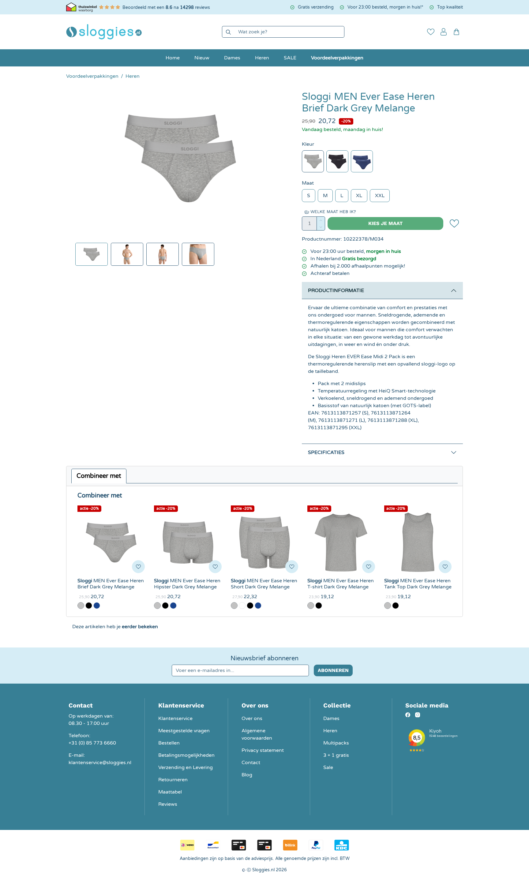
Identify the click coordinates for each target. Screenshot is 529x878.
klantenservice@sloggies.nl (100, 763)
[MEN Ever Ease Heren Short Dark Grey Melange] (264, 542)
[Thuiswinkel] (81, 7)
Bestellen (169, 743)
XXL (380, 196)
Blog (247, 775)
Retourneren (173, 780)
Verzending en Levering (185, 767)
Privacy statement (263, 750)
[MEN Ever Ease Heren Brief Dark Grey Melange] (111, 542)
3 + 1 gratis (336, 755)
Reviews (167, 804)
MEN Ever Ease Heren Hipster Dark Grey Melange (187, 584)
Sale (328, 767)
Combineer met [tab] (99, 476)
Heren (330, 731)
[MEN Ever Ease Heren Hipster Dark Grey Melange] (187, 542)
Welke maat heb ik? (332, 211)
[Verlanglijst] (430, 32)
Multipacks (336, 743)
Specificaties (326, 452)
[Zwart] (337, 161)
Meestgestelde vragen (184, 731)
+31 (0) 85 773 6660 (92, 743)
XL (359, 196)
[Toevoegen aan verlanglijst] (454, 223)
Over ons (252, 718)
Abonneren (333, 670)
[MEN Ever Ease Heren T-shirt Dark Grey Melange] (341, 542)
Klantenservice (175, 718)
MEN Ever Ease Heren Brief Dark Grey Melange (110, 584)
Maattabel (170, 792)
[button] (443, 32)
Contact (251, 763)
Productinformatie (336, 290)
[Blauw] (362, 161)
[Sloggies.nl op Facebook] (407, 714)
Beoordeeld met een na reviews (166, 7)
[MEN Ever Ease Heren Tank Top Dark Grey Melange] (418, 542)
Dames (331, 718)
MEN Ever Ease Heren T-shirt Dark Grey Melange (340, 584)
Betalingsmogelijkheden (186, 755)
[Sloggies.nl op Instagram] (417, 714)
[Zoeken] (228, 32)
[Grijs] (313, 161)
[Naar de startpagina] (104, 31)
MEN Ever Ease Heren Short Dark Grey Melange (264, 584)
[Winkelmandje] (456, 32)
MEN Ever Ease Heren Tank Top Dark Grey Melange (418, 584)
